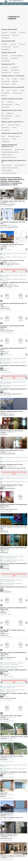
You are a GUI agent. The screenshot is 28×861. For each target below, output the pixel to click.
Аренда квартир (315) (8, 41)
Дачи (8, 78)
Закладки (11, 3)
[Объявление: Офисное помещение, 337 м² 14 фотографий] (13, 833)
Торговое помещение (20, 149)
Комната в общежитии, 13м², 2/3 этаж (11, 430)
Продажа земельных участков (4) (12, 98)
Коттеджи (14, 78)
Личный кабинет (21, 3)
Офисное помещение (6, 149)
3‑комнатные (22, 32)
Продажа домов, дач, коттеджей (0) (12, 75)
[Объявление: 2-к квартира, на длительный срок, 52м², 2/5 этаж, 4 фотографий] (7, 302)
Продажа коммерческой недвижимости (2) (9, 145)
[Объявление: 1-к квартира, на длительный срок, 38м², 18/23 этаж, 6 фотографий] (7, 324)
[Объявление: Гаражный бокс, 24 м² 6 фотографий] (13, 812)
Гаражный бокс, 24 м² (6, 814)
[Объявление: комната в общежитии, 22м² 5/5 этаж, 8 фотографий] (13, 410)
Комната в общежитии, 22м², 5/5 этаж (11, 411)
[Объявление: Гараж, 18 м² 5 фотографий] (13, 791)
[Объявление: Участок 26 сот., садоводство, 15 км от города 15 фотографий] (13, 735)
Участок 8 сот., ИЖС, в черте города (11, 715)
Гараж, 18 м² (4, 793)
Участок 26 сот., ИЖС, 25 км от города (11, 756)
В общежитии (4, 55)
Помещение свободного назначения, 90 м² (13, 856)
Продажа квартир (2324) (9, 29)
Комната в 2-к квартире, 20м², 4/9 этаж (12, 450)
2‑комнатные (13, 32)
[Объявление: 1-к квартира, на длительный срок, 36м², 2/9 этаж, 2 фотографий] (7, 346)
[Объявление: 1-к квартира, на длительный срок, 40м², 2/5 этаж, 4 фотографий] (14, 360)
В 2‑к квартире (4, 58)
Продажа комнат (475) (8, 52)
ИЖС (2, 101)
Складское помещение (6, 154)
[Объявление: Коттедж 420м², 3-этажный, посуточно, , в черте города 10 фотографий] (7, 628)
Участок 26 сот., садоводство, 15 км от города (14, 736)
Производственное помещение (8, 157)
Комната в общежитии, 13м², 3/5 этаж (11, 485)
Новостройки (16, 35)
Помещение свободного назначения (9, 152)
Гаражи (3, 124)
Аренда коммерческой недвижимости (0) (13, 161)
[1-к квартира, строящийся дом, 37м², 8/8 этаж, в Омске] (14, 276)
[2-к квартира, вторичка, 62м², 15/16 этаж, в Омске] (7, 199)
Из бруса (14, 84)
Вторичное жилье (5, 35)
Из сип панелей (5, 84)
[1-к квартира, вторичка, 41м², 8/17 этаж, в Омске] (14, 254)
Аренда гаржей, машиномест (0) (11, 133)
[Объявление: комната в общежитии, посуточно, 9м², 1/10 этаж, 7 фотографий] (13, 525)
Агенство (17, 104)
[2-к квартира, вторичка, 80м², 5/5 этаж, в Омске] (7, 243)
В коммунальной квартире (17, 55)
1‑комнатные (4, 32)
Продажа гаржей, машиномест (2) (12, 121)
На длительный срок (6, 46)
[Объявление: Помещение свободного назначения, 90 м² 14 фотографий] (13, 854)
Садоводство (10, 101)
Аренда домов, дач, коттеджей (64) (12, 87)
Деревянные (15, 81)
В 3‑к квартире (14, 58)
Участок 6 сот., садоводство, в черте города (13, 772)
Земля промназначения (6, 104)
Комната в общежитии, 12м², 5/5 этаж (11, 464)
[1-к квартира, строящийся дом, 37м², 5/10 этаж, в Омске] (7, 220)
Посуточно (16, 46)
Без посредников (5, 37)
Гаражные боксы (5, 127)
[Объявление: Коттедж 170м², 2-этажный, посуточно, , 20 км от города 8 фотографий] (14, 687)
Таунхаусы (22, 78)
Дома (2, 78)
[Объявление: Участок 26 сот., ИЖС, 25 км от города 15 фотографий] (13, 754)
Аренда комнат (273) (8, 64)
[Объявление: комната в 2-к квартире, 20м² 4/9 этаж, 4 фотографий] (13, 448)
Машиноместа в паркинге (14, 124)
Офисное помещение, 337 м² (8, 835)
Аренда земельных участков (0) (11, 110)
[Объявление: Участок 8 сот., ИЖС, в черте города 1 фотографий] (13, 714)
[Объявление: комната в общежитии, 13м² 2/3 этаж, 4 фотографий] (13, 429)
